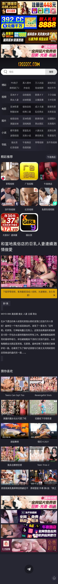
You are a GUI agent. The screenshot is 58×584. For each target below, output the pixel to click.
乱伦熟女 (39, 111)
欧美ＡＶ (39, 94)
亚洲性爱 (14, 106)
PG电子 (14, 82)
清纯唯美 (27, 123)
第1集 (5, 303)
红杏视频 (14, 147)
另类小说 (27, 135)
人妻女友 (39, 130)
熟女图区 (39, 123)
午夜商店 (27, 142)
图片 (4, 120)
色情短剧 (27, 147)
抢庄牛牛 (52, 87)
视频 (4, 96)
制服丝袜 (14, 111)
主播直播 (39, 99)
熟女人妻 (14, 99)
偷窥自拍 (14, 118)
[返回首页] (54, 578)
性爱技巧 (52, 135)
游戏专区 (52, 82)
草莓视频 (39, 142)
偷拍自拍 (27, 106)
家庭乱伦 (27, 130)
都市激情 (14, 130)
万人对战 (39, 82)
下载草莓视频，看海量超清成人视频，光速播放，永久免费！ (29, 293)
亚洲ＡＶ (14, 94)
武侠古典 (52, 130)
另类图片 (52, 123)
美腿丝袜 (14, 123)
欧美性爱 (52, 106)
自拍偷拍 (27, 94)
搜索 (51, 71)
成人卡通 (39, 106)
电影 (4, 108)
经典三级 (27, 111)
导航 (4, 144)
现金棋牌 (39, 87)
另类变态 (52, 111)
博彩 (4, 85)
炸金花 (27, 87)
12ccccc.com (29, 64)
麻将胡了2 (14, 87)
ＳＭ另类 (52, 99)
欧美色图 (39, 118)
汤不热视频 (52, 142)
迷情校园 (14, 135)
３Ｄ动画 (52, 94)
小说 (4, 132)
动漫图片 (52, 118)
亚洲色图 (27, 118)
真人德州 (27, 82)
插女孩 (14, 142)
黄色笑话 (39, 135)
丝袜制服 (27, 99)
